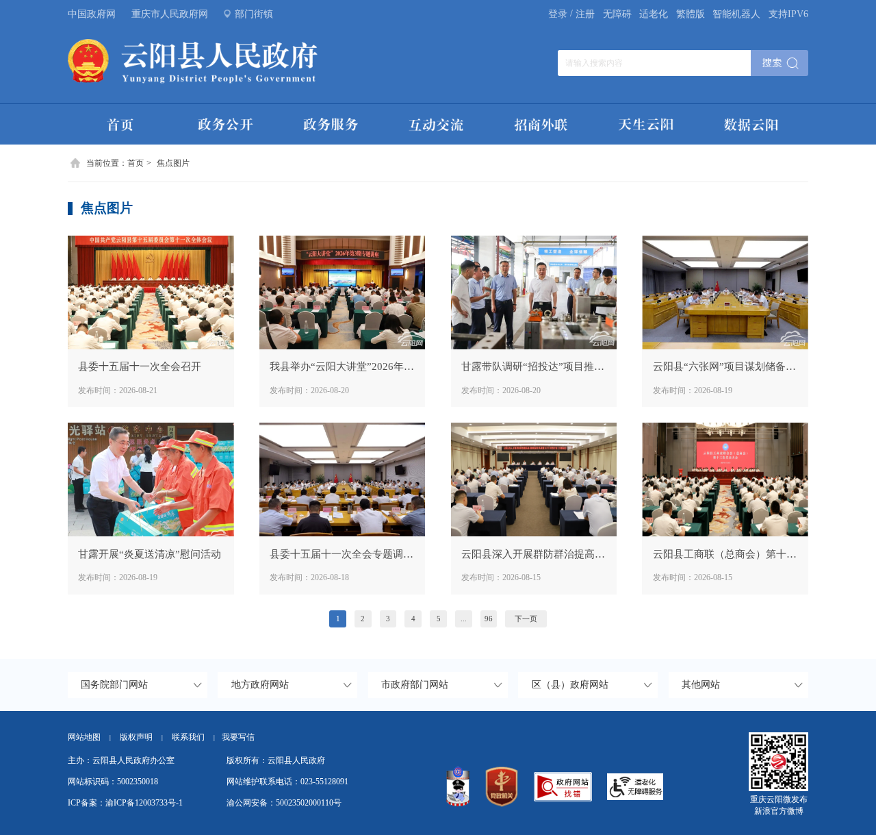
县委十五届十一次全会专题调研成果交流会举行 (342, 554)
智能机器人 (736, 14)
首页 (135, 163)
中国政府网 (92, 14)
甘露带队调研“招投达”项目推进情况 (533, 366)
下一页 (526, 618)
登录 (557, 14)
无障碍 (617, 14)
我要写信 (238, 737)
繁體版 (690, 14)
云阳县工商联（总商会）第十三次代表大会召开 (725, 554)
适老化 (653, 14)
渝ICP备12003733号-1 (144, 803)
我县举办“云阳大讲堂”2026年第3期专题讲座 (342, 366)
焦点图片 (173, 163)
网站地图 (84, 737)
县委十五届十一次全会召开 (139, 366)
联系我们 (193, 737)
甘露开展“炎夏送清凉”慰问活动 (149, 554)
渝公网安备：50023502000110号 (284, 803)
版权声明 (136, 737)
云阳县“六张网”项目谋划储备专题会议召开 (725, 366)
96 (489, 618)
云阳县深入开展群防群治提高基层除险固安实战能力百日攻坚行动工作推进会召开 (533, 554)
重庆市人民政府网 (169, 14)
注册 (585, 14)
